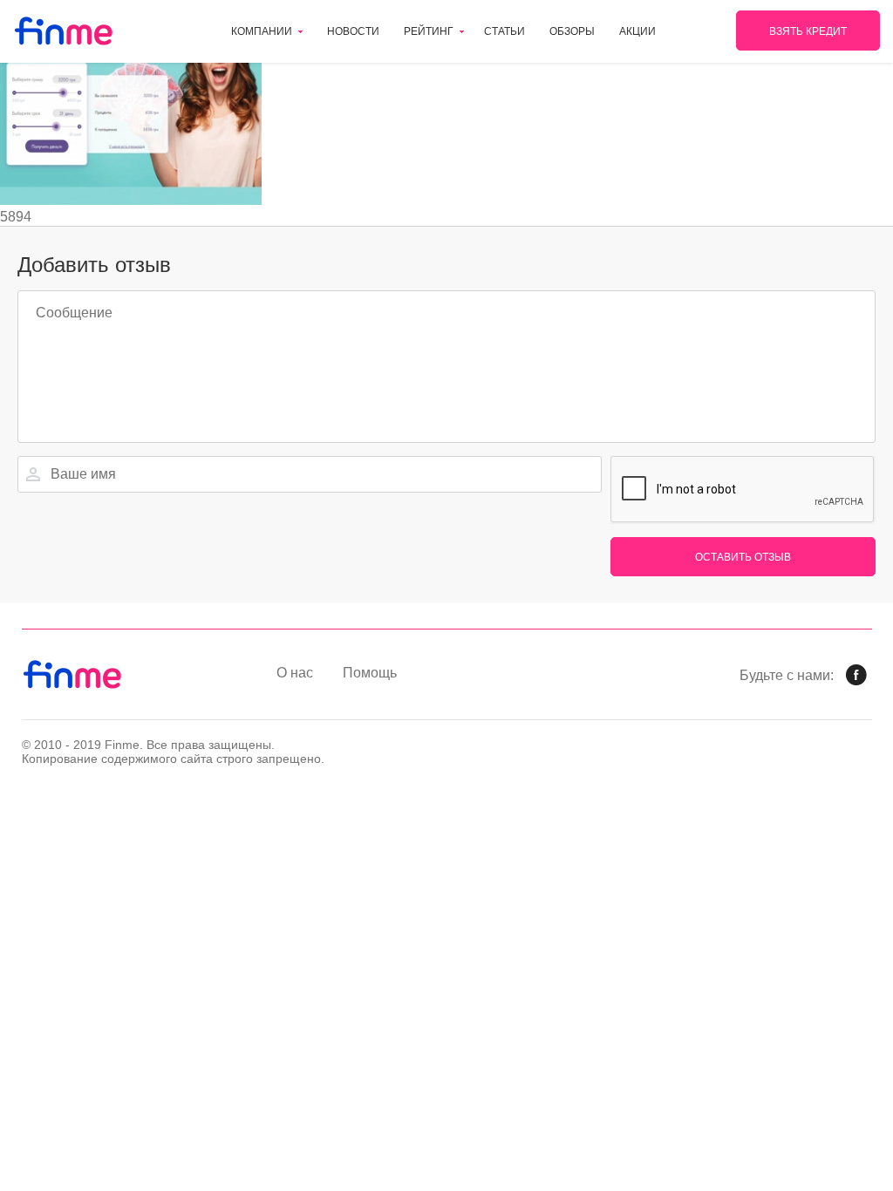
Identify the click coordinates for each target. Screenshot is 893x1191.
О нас (294, 672)
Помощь (370, 672)
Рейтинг (428, 31)
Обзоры (572, 31)
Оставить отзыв (743, 557)
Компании (261, 31)
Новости (353, 31)
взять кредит (808, 31)
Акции (637, 31)
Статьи (504, 31)
